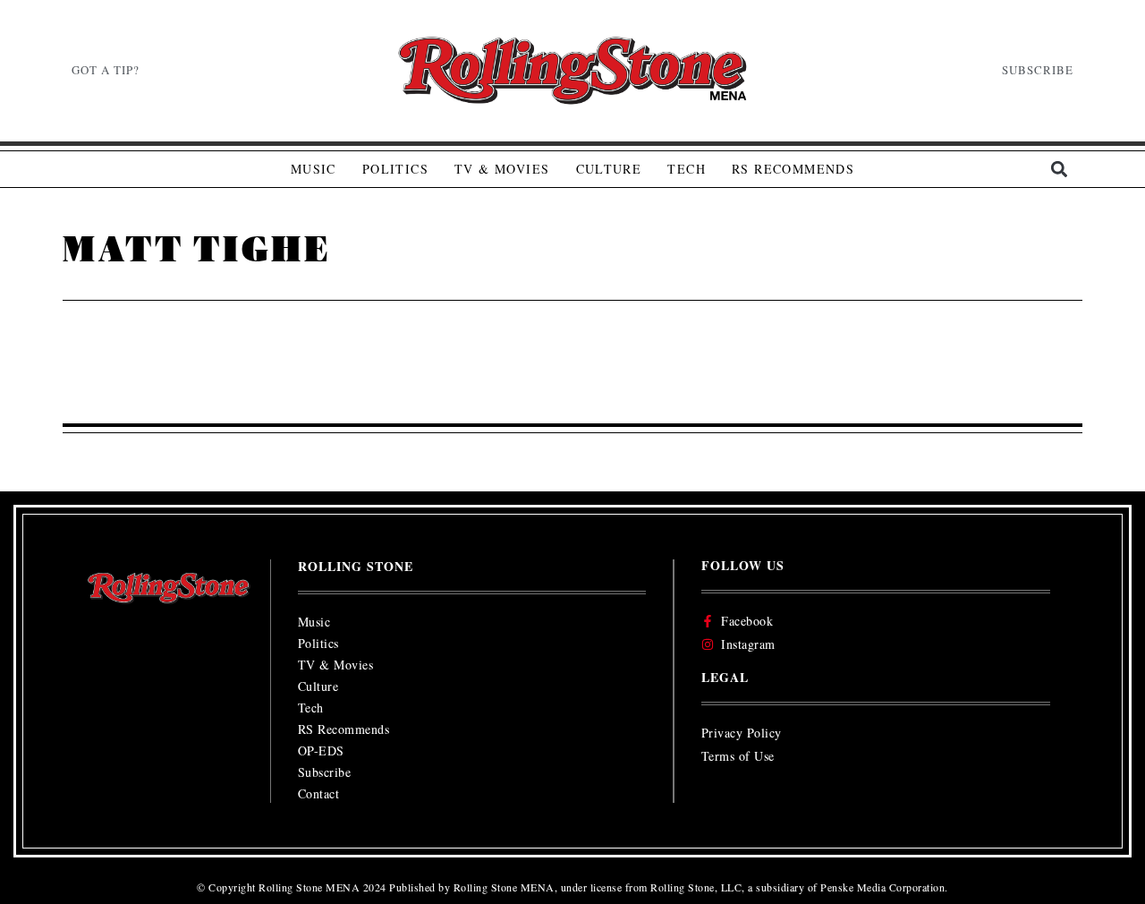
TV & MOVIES (501, 168)
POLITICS (395, 168)
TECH (686, 168)
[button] (1058, 169)
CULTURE (609, 168)
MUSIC (313, 168)
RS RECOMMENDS (793, 168)
